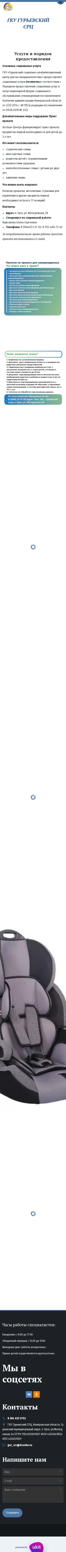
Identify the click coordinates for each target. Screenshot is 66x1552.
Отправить (12, 1512)
